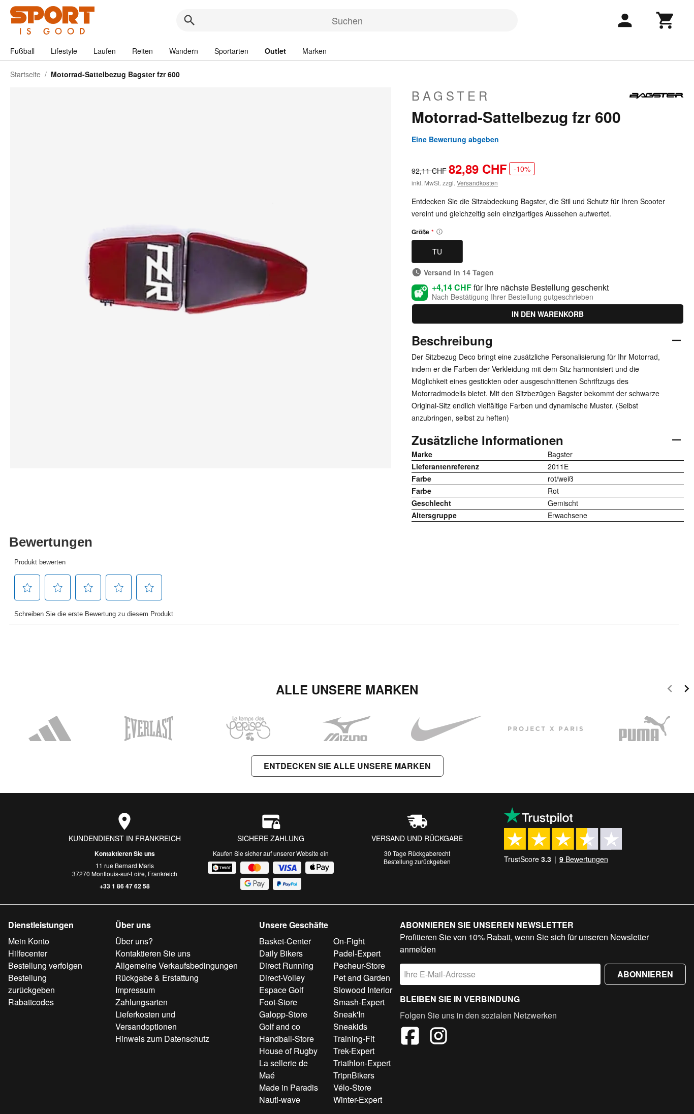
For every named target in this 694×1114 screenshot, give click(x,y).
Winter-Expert (357, 1099)
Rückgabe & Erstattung (157, 977)
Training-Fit (353, 1038)
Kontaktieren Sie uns (124, 853)
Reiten (142, 51)
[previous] (670, 690)
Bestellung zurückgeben (417, 861)
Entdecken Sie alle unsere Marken (347, 766)
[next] (686, 690)
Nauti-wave (279, 1099)
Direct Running (286, 965)
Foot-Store (278, 1002)
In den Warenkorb (548, 314)
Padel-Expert (357, 953)
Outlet (275, 51)
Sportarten (231, 51)
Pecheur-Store (359, 965)
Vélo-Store (352, 1087)
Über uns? (134, 941)
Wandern (183, 51)
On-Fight (349, 941)
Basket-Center (285, 941)
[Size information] (439, 231)
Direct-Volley (282, 977)
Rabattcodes (31, 1002)
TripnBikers (353, 1075)
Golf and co (279, 1026)
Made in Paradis (288, 1087)
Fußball (22, 51)
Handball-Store (286, 1038)
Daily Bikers (281, 953)
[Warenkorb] (665, 20)
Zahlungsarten (141, 1002)
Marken (314, 51)
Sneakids (350, 1026)
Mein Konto (28, 941)
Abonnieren (645, 974)
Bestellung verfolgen (45, 965)
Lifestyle (64, 51)
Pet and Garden (361, 977)
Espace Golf (281, 990)
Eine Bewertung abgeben (455, 139)
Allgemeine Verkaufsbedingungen (176, 965)
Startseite (25, 74)
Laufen (104, 51)
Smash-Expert (359, 1002)
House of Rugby (288, 1051)
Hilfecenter (27, 953)
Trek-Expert (353, 1051)
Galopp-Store (283, 1014)
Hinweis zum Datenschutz (162, 1038)
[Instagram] (438, 1037)
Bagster (451, 95)
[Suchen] (189, 20)
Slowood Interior (362, 990)
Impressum (135, 990)
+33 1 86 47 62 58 (125, 885)
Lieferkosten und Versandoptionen (146, 1020)
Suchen (347, 20)
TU (437, 251)
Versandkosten (477, 182)
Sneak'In (349, 1014)
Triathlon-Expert (362, 1063)
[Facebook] (410, 1037)
